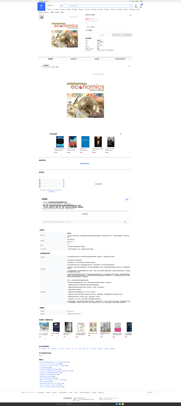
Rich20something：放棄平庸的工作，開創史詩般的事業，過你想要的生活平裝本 (55, 370)
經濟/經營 (57, 12)
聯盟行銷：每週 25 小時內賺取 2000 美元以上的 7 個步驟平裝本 (52, 379)
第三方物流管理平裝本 (44, 367)
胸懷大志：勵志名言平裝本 (45, 381)
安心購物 (70, 392)
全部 (62, 5)
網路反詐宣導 (101, 392)
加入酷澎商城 (93, 392)
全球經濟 (62, 12)
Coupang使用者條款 (40, 392)
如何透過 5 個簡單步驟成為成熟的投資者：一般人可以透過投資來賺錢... (53, 362)
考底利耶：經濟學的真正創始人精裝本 (47, 378)
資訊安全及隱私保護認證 (84, 392)
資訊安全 (76, 392)
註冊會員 (133, 1)
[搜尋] (131, 6)
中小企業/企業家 (93, 348)
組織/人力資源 (86, 348)
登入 (130, 1)
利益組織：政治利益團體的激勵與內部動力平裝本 (49, 369)
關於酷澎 (23, 392)
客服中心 (137, 1)
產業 (73, 348)
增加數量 (90, 35)
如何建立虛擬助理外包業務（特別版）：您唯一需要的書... (50, 383)
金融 (49, 348)
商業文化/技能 (67, 348)
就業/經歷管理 (100, 348)
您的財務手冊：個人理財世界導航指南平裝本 (48, 374)
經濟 (40, 348)
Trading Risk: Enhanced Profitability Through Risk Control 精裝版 (52, 365)
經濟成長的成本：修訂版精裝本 (46, 376)
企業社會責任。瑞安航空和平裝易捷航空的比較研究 (49, 372)
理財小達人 (41, 355)
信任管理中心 (54, 392)
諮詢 (127, 199)
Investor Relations (30, 392)
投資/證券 (106, 348)
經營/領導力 (44, 348)
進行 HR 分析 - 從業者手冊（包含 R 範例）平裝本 (49, 385)
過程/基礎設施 (112, 348)
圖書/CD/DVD (46, 12)
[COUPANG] (67, 398)
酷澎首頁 (40, 12)
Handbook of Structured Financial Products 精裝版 (49, 363)
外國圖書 (52, 12)
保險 (59, 348)
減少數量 (90, 34)
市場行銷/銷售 (53, 348)
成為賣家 (141, 1)
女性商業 (80, 348)
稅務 (76, 348)
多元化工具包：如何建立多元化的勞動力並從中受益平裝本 (51, 386)
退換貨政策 (48, 392)
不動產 (62, 348)
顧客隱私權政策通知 (63, 392)
